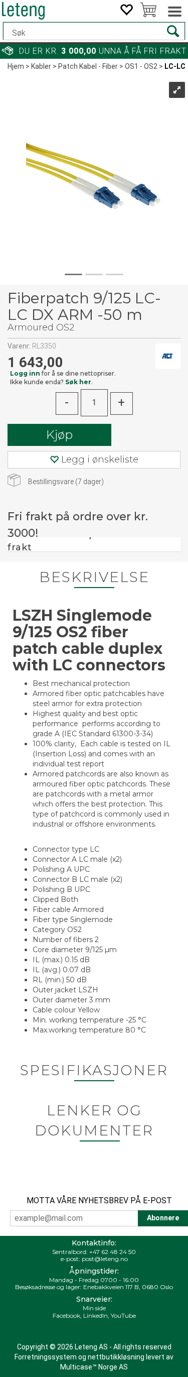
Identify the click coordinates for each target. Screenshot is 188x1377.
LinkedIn (95, 1315)
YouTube (123, 1315)
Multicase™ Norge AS (94, 1367)
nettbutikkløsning (116, 1357)
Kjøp (59, 434)
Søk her (78, 382)
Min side (94, 1308)
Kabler (41, 66)
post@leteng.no (105, 1259)
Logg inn (25, 373)
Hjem (16, 66)
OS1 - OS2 (141, 66)
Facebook (66, 1315)
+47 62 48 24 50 (112, 1251)
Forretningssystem (46, 1357)
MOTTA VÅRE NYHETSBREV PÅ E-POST (99, 1200)
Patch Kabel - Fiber (88, 66)
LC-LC (174, 66)
